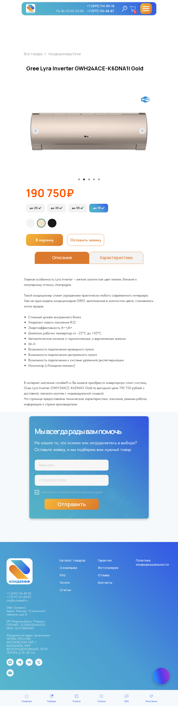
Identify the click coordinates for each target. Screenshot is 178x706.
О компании (68, 568)
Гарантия (105, 560)
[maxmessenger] (10, 664)
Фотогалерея (108, 568)
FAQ (63, 575)
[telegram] (19, 664)
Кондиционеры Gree (65, 54)
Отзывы (103, 575)
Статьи (65, 590)
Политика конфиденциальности (152, 562)
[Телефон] (38, 664)
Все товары (33, 54)
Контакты (105, 582)
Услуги (65, 582)
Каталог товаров (72, 560)
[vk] (29, 664)
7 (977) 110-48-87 (19, 597)
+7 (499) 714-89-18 (19, 593)
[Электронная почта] (10, 675)
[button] (85, 240)
